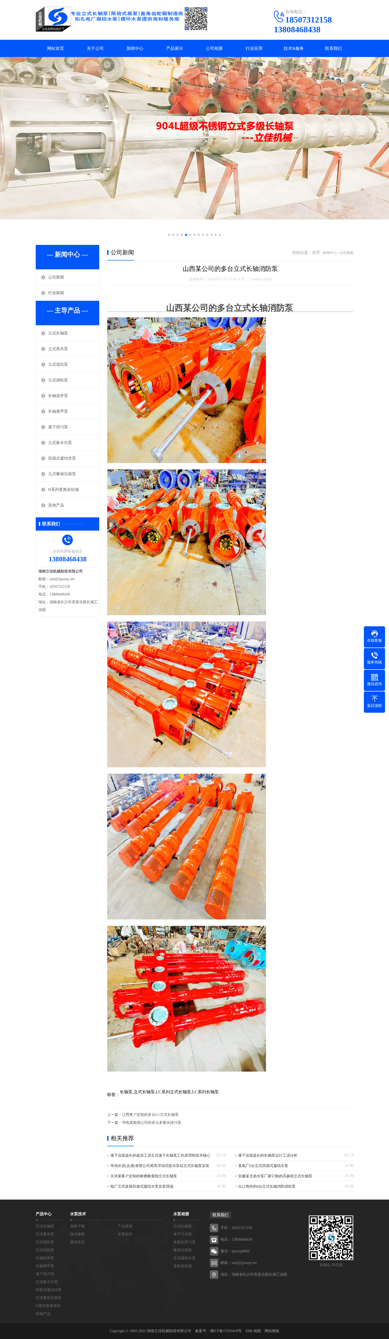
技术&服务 (294, 48)
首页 (316, 252)
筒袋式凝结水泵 (62, 458)
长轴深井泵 (58, 396)
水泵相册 (181, 1214)
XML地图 (253, 1331)
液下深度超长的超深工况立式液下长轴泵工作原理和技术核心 (160, 1155)
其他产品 (56, 505)
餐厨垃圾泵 (182, 1250)
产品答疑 (125, 1226)
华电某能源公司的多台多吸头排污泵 (151, 1123)
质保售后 (77, 1242)
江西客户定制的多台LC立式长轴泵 (150, 1115)
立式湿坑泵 (58, 364)
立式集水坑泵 (60, 443)
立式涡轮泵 (58, 380)
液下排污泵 (58, 427)
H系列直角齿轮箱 (63, 489)
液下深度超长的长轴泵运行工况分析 (267, 1155)
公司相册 (214, 48)
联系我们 (333, 48)
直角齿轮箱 (182, 1266)
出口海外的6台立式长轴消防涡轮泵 (267, 1186)
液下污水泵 (182, 1234)
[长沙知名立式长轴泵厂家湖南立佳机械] (122, 19)
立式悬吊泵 (58, 349)
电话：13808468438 (236, 1239)
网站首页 (55, 48)
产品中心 (44, 1214)
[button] (169, 235)
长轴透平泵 (58, 411)
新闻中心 (134, 48)
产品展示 (174, 48)
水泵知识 (125, 1234)
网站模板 (272, 1331)
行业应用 (254, 48)
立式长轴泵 (58, 333)
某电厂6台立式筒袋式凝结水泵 (263, 1166)
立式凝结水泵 (184, 1258)
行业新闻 (56, 293)
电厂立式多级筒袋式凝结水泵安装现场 (141, 1186)
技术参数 (77, 1234)
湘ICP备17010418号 (226, 1331)
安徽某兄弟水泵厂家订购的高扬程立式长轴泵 (275, 1176)
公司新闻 (56, 277)
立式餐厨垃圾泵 (62, 474)
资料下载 (77, 1226)
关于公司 (95, 48)
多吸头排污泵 (184, 1242)
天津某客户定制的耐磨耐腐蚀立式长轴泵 (143, 1176)
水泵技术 (78, 1214)
